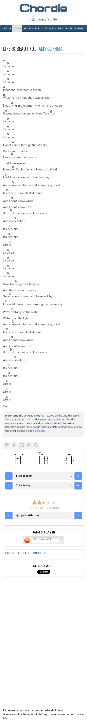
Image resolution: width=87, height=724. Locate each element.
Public (39, 28)
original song (17, 419)
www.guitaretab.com (52, 419)
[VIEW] (6, 445)
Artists (28, 28)
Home (7, 28)
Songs (17, 28)
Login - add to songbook (26, 553)
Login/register (47, 19)
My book (50, 28)
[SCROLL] (21, 445)
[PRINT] (28, 445)
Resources (65, 28)
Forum (78, 28)
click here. (40, 430)
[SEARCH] (35, 445)
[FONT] (14, 445)
